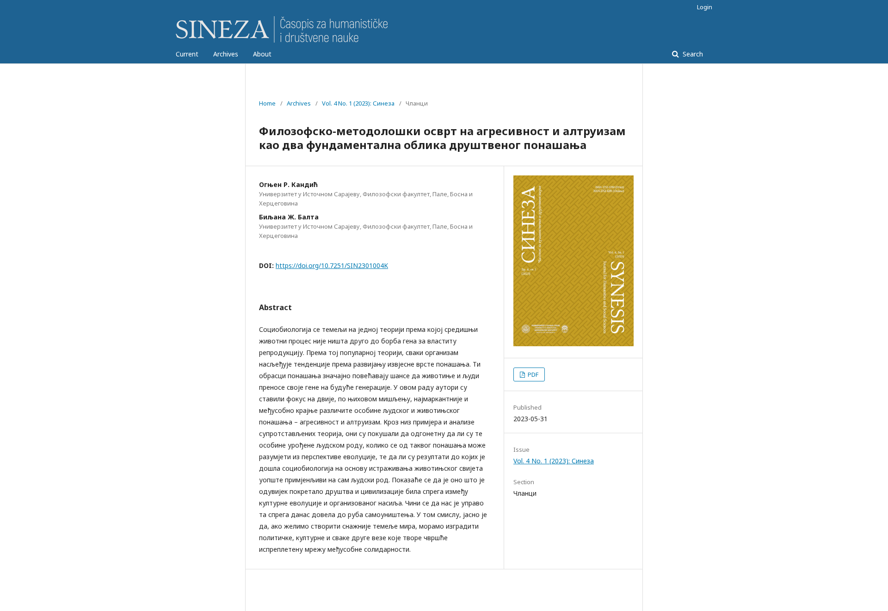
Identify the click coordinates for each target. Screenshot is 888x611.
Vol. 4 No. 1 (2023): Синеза (358, 103)
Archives (225, 54)
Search (692, 54)
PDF (532, 374)
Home (267, 103)
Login (704, 7)
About (262, 54)
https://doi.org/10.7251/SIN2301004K (332, 265)
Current (187, 54)
